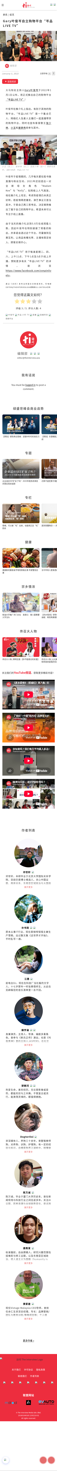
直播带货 (44, 314)
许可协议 (28, 1369)
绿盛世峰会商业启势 (28, 408)
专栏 (28, 497)
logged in (30, 385)
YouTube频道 (22, 673)
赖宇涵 (25, 1030)
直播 (35, 314)
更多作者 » (28, 1340)
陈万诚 (27, 1192)
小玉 (13, 127)
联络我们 (22, 1376)
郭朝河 (25, 1085)
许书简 (25, 927)
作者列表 (34, 1376)
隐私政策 (40, 1369)
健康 (28, 542)
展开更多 (28, 887)
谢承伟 (22, 127)
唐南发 (27, 1248)
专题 (28, 453)
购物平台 (9, 318)
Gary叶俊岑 (31, 90)
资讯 (5, 14)
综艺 (12, 14)
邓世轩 (27, 872)
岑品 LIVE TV (23, 314)
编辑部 (13, 65)
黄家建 (27, 1303)
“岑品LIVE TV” (15, 99)
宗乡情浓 (28, 586)
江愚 (26, 978)
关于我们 (16, 1369)
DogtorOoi (27, 1136)
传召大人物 (28, 631)
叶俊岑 (11, 314)
